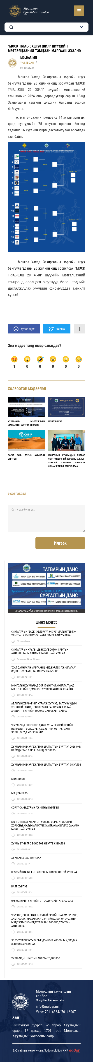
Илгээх (60, 543)
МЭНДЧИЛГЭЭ (55, 421)
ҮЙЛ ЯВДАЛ (27, 62)
